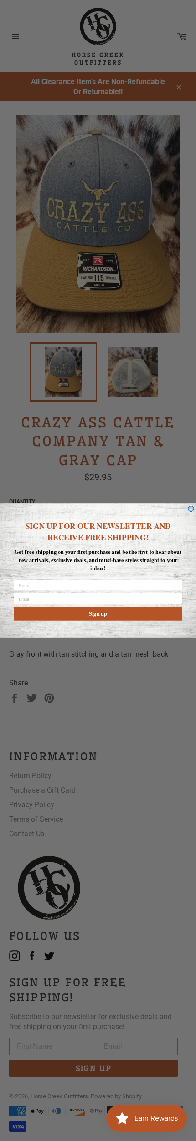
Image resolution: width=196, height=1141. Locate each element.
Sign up (98, 613)
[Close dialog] (191, 508)
